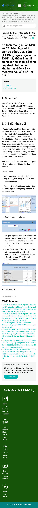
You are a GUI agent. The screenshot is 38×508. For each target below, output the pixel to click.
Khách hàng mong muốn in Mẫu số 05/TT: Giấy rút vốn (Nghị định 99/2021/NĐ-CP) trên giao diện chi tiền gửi (19, 325)
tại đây (32, 38)
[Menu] (19, 5)
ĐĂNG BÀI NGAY (11, 377)
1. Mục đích (7, 85)
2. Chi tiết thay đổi (10, 88)
